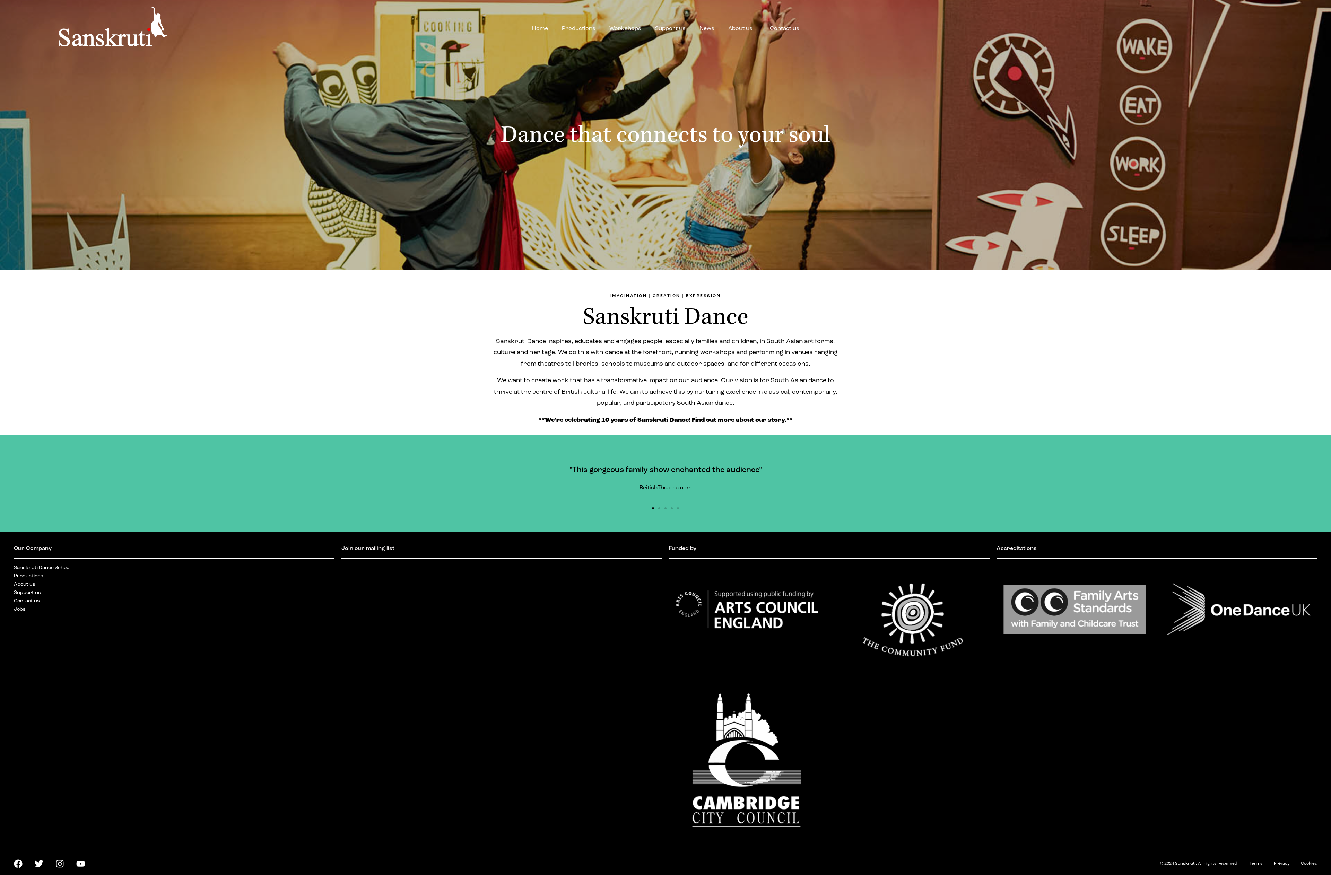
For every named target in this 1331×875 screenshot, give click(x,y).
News (706, 29)
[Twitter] (39, 863)
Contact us (784, 29)
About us (740, 29)
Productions (578, 29)
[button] (653, 508)
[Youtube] (80, 863)
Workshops (625, 29)
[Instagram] (59, 863)
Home (540, 29)
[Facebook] (18, 863)
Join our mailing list (367, 548)
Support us (670, 29)
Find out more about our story (738, 420)
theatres (551, 364)
